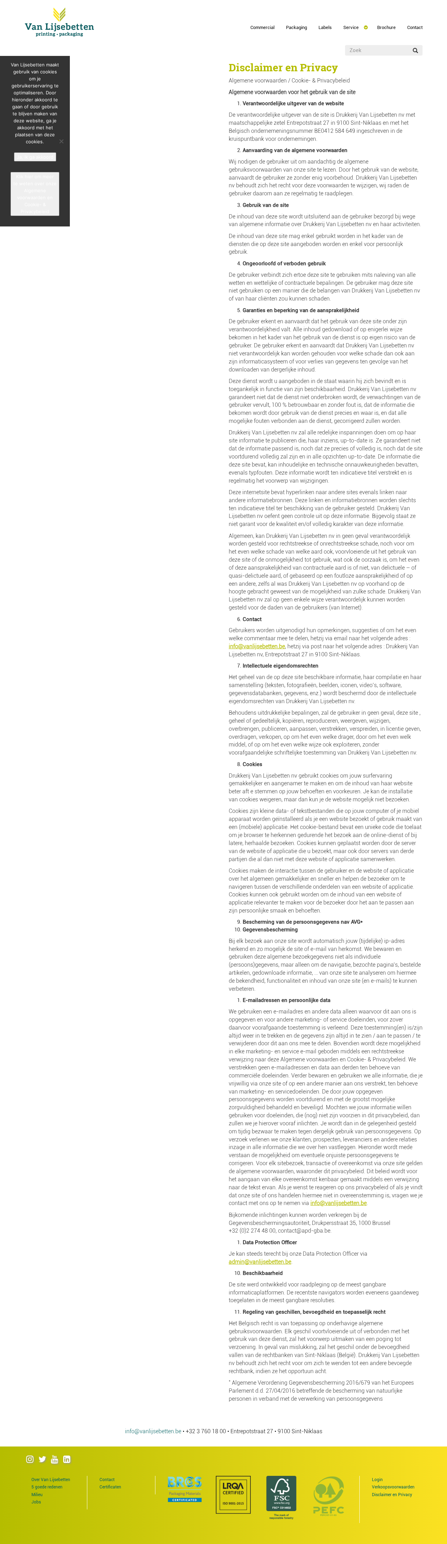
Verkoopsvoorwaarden (393, 1487)
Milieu (37, 1494)
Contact (415, 27)
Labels (325, 27)
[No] (61, 141)
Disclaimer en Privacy (392, 1494)
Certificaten (110, 1487)
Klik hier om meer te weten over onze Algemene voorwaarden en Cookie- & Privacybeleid (35, 194)
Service (351, 27)
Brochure (386, 27)
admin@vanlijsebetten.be (260, 1261)
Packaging (296, 27)
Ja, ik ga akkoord (35, 157)
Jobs (36, 1502)
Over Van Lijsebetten (50, 1479)
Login (377, 1479)
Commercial (262, 27)
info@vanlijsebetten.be (257, 646)
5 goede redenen (47, 1487)
